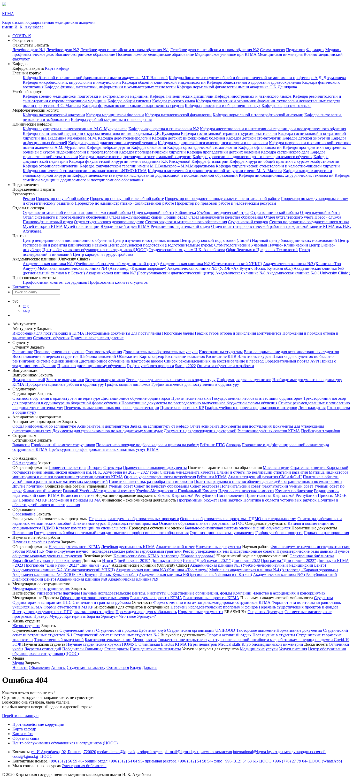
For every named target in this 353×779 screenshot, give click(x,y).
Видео (135, 667)
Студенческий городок (248, 222)
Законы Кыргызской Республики (187, 495)
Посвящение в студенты (273, 635)
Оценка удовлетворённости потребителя (160, 477)
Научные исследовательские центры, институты (123, 593)
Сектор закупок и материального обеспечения (186, 222)
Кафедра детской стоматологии (253, 138)
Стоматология (272, 50)
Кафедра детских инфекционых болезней (188, 138)
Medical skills (229, 644)
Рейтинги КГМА (212, 477)
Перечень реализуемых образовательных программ (134, 518)
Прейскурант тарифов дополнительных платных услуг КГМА (104, 449)
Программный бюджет (197, 500)
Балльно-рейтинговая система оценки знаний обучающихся (237, 528)
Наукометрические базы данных (305, 551)
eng (26, 306)
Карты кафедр (151, 356)
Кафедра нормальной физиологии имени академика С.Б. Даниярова (237, 87)
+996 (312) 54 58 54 (200, 761)
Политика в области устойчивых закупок (280, 500)
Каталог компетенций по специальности (92, 528)
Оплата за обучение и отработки (225, 366)
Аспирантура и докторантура (103, 426)
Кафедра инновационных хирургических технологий (286, 175)
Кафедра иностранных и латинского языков (253, 96)
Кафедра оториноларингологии (51, 166)
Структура (112, 467)
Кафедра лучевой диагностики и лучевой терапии (112, 143)
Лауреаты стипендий (42, 649)
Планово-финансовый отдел (48, 222)
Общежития (127, 356)
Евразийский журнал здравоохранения (46, 560)
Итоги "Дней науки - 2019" (126, 560)
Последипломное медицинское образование (155, 54)
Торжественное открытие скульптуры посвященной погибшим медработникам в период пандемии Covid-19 (253, 639)
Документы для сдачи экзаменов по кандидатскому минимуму (107, 431)
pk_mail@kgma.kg (198, 752)
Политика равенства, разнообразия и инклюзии (151, 481)
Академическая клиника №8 (240, 273)
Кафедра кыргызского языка (286, 105)
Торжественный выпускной (59, 639)
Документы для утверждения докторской (200, 431)
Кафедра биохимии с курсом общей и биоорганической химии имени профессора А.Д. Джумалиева (257, 77)
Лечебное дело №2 (62, 50)
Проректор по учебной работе (62, 198)
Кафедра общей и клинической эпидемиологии (164, 82)
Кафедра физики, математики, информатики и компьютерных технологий (110, 87)
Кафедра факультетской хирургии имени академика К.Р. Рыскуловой (129, 161)
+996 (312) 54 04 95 (143, 761)
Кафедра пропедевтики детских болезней (223, 152)
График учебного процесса (150, 366)
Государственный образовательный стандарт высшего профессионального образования (111, 532)
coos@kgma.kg (32, 756)
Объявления (39, 667)
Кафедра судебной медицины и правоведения (111, 119)
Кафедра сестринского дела (285, 152)
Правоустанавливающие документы (155, 467)
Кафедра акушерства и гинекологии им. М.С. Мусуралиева (75, 129)
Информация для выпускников (244, 379)
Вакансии (21, 445)
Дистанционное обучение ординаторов (135, 398)
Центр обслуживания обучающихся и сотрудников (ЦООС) (95, 250)
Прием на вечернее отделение (97, 338)
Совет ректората (204, 486)
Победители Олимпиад (82, 649)
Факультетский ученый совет (287, 486)
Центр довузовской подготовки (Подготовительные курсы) (160, 245)
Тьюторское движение (255, 630)
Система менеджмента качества (188, 472)
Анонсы (58, 667)
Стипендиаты (116, 649)
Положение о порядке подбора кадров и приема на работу (147, 445)
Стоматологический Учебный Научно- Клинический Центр (267, 245)
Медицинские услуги (259, 649)
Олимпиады (149, 644)
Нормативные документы (218, 546)
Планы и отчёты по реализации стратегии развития (262, 472)
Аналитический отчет (175, 546)
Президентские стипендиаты (155, 649)
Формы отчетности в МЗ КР (68, 607)
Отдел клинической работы (274, 212)
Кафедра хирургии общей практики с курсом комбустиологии (284, 161)
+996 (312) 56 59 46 (78, 761)
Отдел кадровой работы (153, 212)
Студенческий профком (117, 630)
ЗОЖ (16, 644)
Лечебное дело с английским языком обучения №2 (214, 50)
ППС (67, 602)
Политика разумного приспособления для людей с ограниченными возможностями (268, 481)
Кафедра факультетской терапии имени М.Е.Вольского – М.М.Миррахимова (147, 166)
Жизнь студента (26, 625)
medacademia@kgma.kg (130, 752)
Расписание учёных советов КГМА (268, 431)
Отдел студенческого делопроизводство (109, 222)
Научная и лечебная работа (36, 542)
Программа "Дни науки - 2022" (288, 560)
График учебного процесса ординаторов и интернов (251, 407)
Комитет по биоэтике (294, 491)
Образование (23, 514)
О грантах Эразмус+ (265, 612)
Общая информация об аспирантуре (44, 426)
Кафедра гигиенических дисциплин (181, 96)
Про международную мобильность (146, 612)
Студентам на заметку (86, 667)
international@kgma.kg (279, 752)
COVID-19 (21, 36)
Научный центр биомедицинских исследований (294, 240)
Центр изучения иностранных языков (146, 240)
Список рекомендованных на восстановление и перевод (214, 361)
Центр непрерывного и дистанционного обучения (67, 240)
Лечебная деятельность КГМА (128, 546)
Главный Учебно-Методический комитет (99, 491)
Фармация (315, 50)
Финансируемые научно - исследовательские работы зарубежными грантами (113, 551)
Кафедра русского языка (173, 101)
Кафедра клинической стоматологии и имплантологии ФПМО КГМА (85, 170)
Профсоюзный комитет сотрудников (55, 282)
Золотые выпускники (65, 379)
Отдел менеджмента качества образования (225, 217)
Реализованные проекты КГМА (211, 598)
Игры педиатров (202, 644)
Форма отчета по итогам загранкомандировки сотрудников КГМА (212, 602)
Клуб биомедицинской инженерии (272, 644)
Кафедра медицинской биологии (115, 115)
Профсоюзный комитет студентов (118, 282)
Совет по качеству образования (161, 486)
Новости (20, 667)
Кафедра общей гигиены (129, 101)
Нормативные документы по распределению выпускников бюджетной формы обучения (199, 403)
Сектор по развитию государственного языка (309, 222)
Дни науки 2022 (246, 560)
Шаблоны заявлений (98, 356)
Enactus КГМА (174, 644)
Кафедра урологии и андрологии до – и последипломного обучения (252, 157)
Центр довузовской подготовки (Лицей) (215, 240)
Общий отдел (175, 217)
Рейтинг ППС (212, 445)
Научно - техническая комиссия (246, 491)
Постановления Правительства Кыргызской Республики (267, 495)
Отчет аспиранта (204, 426)
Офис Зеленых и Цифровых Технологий (262, 250)
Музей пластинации (81, 226)
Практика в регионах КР (182, 407)
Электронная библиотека (312, 556)
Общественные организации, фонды (199, 593)
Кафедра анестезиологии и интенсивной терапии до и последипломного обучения (273, 129)
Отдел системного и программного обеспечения (65, 217)
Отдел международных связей (136, 217)
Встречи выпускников (105, 379)
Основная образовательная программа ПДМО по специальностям (238, 518)
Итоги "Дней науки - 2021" (207, 560)
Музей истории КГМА (43, 226)
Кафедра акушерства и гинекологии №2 (163, 129)
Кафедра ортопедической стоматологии (202, 147)
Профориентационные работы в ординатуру (64, 384)
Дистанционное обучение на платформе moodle (121, 361)
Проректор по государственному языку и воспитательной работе (222, 198)
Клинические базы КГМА (136, 556)
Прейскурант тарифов (320, 431)
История (94, 467)
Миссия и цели (276, 467)
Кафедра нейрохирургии (108, 147)
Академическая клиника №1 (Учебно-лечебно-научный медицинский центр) (91, 263)
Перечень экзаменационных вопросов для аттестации (111, 407)
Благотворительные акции (108, 639)
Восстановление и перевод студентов (45, 356)
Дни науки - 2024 (95, 565)
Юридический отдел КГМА (125, 226)
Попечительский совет (240, 486)
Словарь (233, 445)
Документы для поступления (246, 426)
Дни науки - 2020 (166, 560)
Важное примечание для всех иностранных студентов (291, 352)
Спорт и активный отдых (228, 635)
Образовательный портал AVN (292, 361)
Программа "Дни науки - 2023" (51, 565)
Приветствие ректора (67, 467)
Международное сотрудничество (41, 588)
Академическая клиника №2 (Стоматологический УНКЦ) (211, 263)
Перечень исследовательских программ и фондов (214, 607)
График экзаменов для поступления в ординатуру (195, 384)
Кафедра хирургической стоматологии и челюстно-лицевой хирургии (278, 166)
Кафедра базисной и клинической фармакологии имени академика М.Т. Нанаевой (95, 77)
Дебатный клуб (152, 630)
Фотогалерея (117, 667)
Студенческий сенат (77, 630)
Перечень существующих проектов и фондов (299, 607)
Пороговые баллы (178, 333)
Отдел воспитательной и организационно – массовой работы (77, 212)
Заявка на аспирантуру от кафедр (159, 426)
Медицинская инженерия (280, 54)
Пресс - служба (327, 217)
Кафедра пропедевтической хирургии (152, 152)
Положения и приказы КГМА (74, 500)
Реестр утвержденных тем (206, 551)
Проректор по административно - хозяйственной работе (124, 203)
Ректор (29, 198)
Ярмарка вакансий (28, 379)
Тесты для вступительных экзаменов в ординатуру (171, 379)
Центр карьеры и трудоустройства (103, 254)
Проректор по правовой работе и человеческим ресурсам (225, 203)
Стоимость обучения (51, 338)
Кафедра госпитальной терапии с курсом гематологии (229, 133)
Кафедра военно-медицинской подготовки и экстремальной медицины (86, 96)
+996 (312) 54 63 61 (247, 761)
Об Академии (24, 463)
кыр (26, 310)
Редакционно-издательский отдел (180, 226)
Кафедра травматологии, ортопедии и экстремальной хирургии (135, 157)
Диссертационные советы (252, 551)
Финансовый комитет (42, 491)
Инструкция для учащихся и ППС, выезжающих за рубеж (63, 612)
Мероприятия (145, 639)
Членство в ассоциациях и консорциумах (288, 593)
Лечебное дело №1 (28, 50)
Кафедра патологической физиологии (178, 115)
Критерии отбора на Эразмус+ (91, 616)
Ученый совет (120, 486)
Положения (22, 532)
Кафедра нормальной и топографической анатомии (258, 115)
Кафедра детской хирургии (306, 138)
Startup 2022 (185, 366)
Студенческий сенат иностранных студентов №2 (116, 635)
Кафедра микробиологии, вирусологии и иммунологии (72, 82)
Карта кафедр (57, 68)
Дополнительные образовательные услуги (160, 352)
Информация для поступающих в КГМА (48, 333)
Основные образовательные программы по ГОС (201, 523)
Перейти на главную (20, 715)
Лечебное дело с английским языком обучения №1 (124, 50)
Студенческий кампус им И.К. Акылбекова (187, 250)
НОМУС (129, 644)
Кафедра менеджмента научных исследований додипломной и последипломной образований (155, 175)
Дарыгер (149, 667)
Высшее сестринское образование (85, 54)
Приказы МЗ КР (33, 500)
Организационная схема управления (222, 532)
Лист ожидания (312, 407)
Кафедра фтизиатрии (209, 161)
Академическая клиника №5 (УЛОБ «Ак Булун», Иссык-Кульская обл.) (230, 268)
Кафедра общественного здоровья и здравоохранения (254, 82)
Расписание (22, 352)
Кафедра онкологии (148, 147)
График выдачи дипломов (127, 384)
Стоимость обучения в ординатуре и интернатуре (56, 398)
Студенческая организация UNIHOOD (201, 630)
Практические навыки (191, 398)
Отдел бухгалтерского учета (288, 217)
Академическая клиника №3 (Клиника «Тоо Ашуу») (162, 570)
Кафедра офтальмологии (260, 147)
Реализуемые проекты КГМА (156, 598)
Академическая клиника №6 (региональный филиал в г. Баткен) (195, 574)
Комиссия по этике (77, 495)
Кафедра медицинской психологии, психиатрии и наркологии (213, 143)
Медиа (18, 663)
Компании (242, 593)
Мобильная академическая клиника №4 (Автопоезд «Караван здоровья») (101, 268)
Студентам (323, 598)
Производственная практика (59, 352)
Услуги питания (293, 649)
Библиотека (185, 212)
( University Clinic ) (334, 273)
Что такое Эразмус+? (137, 616)
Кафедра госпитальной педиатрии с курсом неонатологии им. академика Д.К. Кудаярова (101, 133)
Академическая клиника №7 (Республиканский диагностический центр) (150, 273)
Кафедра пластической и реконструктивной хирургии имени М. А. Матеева (215, 170)
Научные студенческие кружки (93, 644)
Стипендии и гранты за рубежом (102, 602)
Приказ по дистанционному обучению (91, 366)
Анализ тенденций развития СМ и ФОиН (265, 477)
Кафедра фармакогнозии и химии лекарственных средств (133, 105)
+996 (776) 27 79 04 (307, 761)
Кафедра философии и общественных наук (222, 105)
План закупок (230, 500)
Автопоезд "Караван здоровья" (187, 556)
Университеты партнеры (58, 593)
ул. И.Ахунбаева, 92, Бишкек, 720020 (63, 752)
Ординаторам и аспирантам (37, 602)
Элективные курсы (254, 356)
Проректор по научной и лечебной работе (127, 198)
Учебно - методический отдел (223, 212)
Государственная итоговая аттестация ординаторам (257, 398)
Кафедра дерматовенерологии (124, 138)
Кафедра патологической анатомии (54, 115)
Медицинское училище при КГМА (226, 54)
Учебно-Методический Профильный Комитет (176, 491)
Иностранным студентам (221, 352)
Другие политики (28, 486)
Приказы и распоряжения (326, 532)
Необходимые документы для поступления (123, 333)
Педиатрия (295, 50)
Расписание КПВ (221, 356)
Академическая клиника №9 (291, 273)
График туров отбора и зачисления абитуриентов (238, 333)
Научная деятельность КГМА (74, 546)
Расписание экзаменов (185, 356)
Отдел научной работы (320, 212)
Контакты (21, 287)
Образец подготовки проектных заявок (94, 598)
